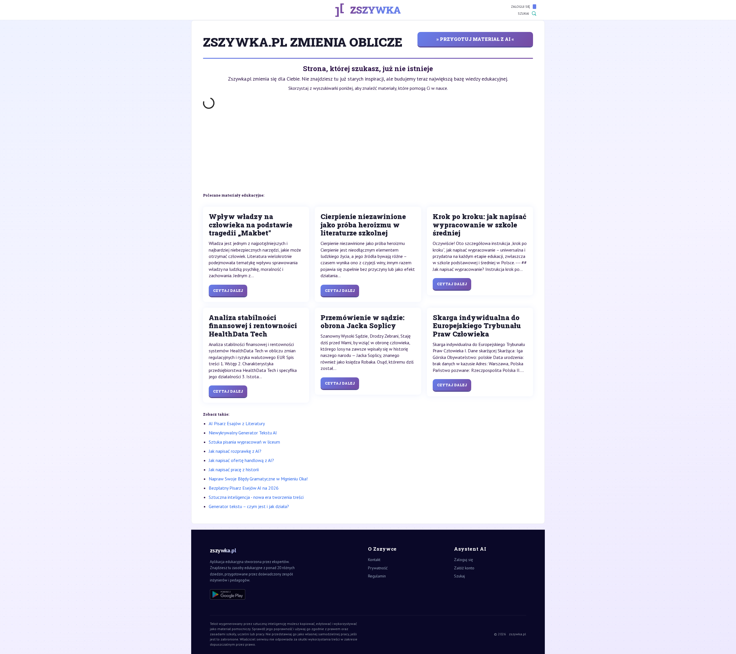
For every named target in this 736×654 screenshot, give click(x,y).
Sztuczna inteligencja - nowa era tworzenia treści (256, 497)
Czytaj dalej (228, 290)
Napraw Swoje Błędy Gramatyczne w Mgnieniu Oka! (258, 479)
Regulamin (377, 576)
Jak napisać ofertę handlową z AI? (241, 460)
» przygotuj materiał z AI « (475, 39)
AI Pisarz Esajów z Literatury (237, 423)
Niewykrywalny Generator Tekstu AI (243, 433)
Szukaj (523, 13)
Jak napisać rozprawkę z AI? (235, 451)
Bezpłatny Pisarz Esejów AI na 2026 (244, 488)
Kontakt (374, 559)
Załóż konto (464, 568)
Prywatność (378, 568)
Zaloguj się (520, 6)
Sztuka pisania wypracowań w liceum (244, 442)
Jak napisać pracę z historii (234, 469)
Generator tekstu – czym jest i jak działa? (249, 506)
